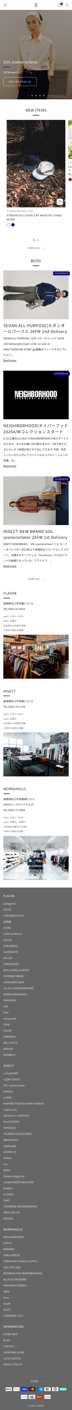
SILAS (6, 1309)
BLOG (6, 1340)
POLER (7, 1030)
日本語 (34, 1381)
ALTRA (7, 927)
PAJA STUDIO (11, 1121)
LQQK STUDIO (11, 1079)
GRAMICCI (9, 1055)
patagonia (9, 903)
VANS (6, 1200)
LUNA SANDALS (12, 934)
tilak (6, 1012)
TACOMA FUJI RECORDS (17, 1134)
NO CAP (8, 958)
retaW (6, 1303)
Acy (5, 1164)
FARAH (7, 1158)
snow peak (9, 1018)
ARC (5, 1006)
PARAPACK (9, 1000)
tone (6, 1297)
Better (7, 1170)
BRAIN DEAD (10, 1140)
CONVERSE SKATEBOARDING (20, 1206)
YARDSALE (9, 1128)
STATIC (7, 909)
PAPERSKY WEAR (13, 976)
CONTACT (9, 1346)
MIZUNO (8, 1218)
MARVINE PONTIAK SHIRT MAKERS (23, 1103)
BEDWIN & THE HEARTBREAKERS (22, 1273)
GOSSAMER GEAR (13, 982)
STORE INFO (10, 1334)
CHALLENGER (11, 1255)
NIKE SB (8, 1048)
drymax (7, 940)
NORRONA (9, 1036)
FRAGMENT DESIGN (15, 1285)
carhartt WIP (10, 1073)
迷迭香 (7, 921)
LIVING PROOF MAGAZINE (18, 1182)
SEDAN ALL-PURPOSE (16, 1115)
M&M (6, 1291)
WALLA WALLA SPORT (16, 970)
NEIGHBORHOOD (13, 1237)
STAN (6, 1024)
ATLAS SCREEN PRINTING (18, 988)
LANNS (7, 1097)
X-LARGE (8, 1194)
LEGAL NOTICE (12, 1358)
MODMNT (8, 1249)
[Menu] (5, 5)
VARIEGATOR (11, 964)
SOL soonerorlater (14, 1085)
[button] (28, 95)
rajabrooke (9, 1146)
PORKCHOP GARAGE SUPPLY (20, 1261)
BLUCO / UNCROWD (15, 1279)
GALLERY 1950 (12, 1267)
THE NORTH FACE (13, 915)
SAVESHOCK (10, 952)
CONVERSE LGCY (13, 1315)
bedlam (8, 1188)
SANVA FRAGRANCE (15, 994)
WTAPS (7, 1243)
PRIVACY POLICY (13, 1364)
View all (34, 247)
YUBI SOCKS (10, 946)
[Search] (67, 5)
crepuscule (10, 1109)
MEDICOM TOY (11, 1212)
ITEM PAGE (16, 81)
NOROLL (8, 1091)
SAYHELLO (9, 1152)
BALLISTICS (10, 1042)
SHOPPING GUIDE (14, 1352)
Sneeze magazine (14, 1176)
